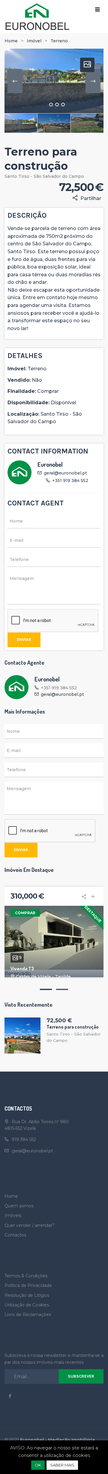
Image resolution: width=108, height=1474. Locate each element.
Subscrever (81, 1376)
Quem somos (18, 1206)
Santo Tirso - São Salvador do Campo (44, 176)
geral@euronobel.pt (65, 473)
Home (11, 41)
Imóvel (34, 41)
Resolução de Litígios (26, 1295)
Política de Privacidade (28, 1285)
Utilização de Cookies (26, 1305)
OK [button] (38, 1465)
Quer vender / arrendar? (29, 1225)
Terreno (59, 41)
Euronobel (50, 464)
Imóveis (12, 1215)
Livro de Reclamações (27, 1314)
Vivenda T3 (22, 969)
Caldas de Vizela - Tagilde (43, 976)
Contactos (15, 1235)
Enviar (24, 639)
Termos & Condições (25, 1275)
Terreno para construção (72, 1027)
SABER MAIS (62, 1465)
